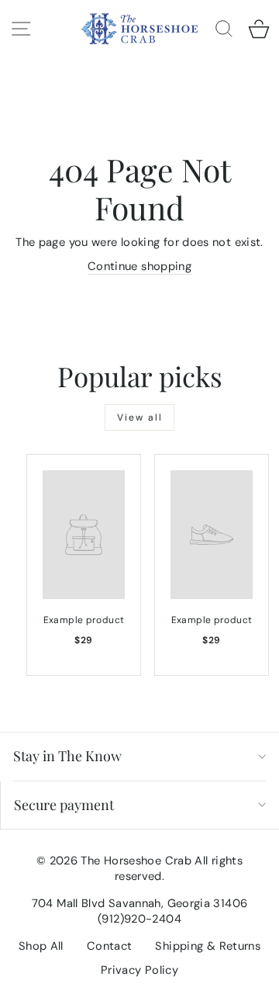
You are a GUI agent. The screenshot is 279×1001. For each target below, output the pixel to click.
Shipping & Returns (207, 946)
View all (140, 417)
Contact (110, 946)
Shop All (41, 946)
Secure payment (64, 804)
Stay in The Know (67, 755)
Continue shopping (139, 266)
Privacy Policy (139, 970)
